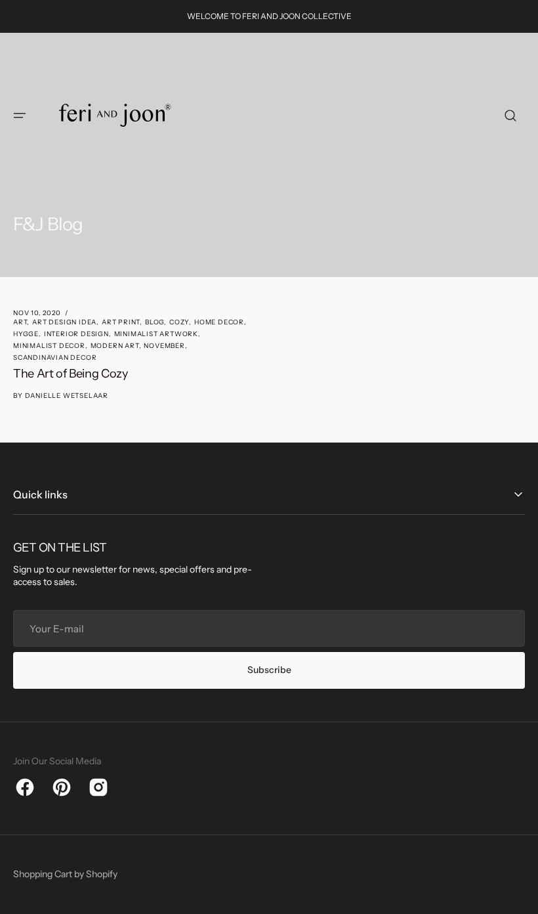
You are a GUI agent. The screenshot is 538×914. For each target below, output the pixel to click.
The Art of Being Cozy (70, 373)
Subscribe (269, 670)
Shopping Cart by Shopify (65, 874)
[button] (19, 115)
